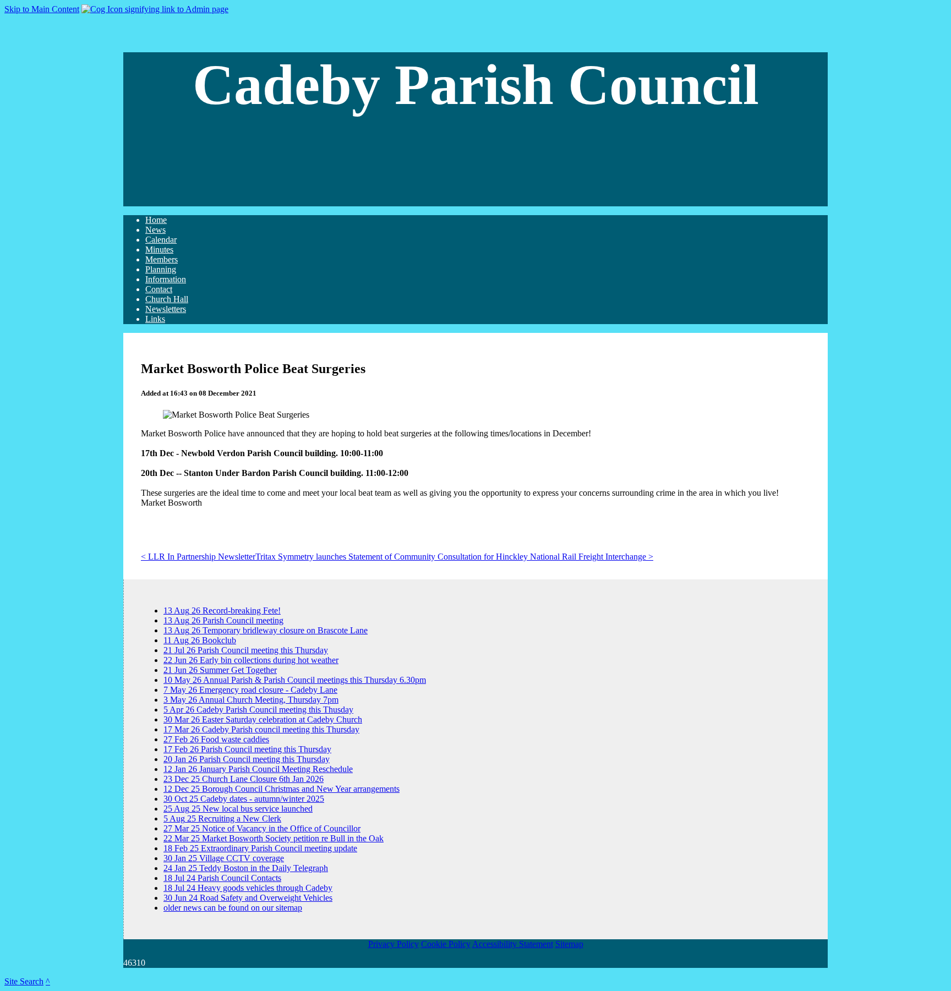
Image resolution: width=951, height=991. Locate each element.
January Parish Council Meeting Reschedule (258, 769)
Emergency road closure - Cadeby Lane (250, 689)
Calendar (161, 239)
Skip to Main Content (41, 9)
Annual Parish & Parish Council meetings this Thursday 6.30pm (294, 680)
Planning (160, 269)
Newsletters (165, 309)
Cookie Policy (446, 944)
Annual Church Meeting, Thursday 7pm (250, 699)
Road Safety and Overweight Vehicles (247, 897)
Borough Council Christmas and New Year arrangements (281, 788)
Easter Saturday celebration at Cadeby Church (262, 719)
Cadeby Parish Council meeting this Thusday (258, 709)
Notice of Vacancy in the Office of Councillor (261, 828)
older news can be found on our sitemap (232, 907)
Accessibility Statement (512, 944)
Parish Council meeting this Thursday (245, 650)
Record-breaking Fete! (222, 610)
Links (155, 319)
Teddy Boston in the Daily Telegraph (245, 868)
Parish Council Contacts (222, 878)
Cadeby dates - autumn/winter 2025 (243, 798)
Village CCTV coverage (223, 858)
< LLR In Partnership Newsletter (198, 556)
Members (161, 259)
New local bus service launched (238, 808)
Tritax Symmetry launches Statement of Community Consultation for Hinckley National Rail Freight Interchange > (454, 556)
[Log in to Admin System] (154, 9)
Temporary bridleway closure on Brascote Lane (265, 630)
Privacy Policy (393, 944)
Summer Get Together (220, 670)
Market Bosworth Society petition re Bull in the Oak (273, 838)
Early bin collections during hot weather (250, 660)
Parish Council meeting (223, 620)
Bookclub (199, 640)
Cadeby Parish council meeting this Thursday (261, 729)
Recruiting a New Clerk (222, 818)
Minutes (159, 249)
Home (156, 220)
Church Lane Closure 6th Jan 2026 (243, 779)
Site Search (23, 981)
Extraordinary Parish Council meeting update (260, 848)
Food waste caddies (216, 739)
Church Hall (166, 299)
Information (165, 279)
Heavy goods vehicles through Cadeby (247, 888)
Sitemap (569, 944)
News (155, 229)
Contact (158, 289)
